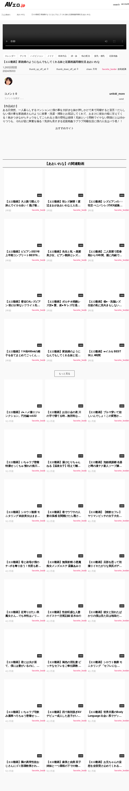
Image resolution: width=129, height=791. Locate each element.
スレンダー (10, 55)
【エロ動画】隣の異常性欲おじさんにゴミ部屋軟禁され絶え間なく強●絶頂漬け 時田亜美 (22, 767)
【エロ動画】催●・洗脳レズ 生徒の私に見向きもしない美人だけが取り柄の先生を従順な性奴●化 (105, 307)
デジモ (23, 55)
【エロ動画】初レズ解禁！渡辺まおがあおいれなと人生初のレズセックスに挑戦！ (63, 205)
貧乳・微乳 (99, 55)
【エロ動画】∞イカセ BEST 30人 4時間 (104, 353)
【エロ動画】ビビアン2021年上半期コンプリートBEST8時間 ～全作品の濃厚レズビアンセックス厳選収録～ (22, 257)
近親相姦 (113, 55)
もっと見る (64, 373)
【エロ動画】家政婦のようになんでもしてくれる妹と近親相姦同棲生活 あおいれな (63, 355)
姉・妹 (74, 55)
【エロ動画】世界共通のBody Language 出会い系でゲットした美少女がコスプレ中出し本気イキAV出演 (105, 717)
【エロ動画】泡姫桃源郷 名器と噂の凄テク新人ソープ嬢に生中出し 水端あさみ (105, 465)
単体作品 (62, 55)
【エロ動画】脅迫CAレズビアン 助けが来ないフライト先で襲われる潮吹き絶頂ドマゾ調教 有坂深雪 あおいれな (22, 307)
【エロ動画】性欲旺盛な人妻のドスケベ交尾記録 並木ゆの (64, 614)
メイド (50, 55)
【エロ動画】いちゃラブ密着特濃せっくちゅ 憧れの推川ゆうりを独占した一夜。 (22, 465)
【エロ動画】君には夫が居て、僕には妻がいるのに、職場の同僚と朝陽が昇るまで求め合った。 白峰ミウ (22, 667)
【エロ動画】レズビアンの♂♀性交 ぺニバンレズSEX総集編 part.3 (105, 205)
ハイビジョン (36, 55)
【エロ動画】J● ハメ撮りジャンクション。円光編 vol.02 (22, 414)
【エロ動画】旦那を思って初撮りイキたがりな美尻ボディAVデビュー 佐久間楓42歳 (105, 565)
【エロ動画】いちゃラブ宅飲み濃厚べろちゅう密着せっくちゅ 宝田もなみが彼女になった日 (22, 717)
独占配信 (85, 55)
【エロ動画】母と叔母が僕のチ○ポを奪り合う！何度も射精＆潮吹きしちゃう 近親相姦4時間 (23, 567)
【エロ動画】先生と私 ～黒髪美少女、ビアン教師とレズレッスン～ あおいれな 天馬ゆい (64, 255)
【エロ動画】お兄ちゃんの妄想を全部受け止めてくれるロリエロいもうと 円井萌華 (105, 765)
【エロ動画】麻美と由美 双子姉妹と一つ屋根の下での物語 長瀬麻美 (64, 765)
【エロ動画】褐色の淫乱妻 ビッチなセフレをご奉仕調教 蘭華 (64, 665)
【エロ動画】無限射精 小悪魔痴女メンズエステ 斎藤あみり (64, 563)
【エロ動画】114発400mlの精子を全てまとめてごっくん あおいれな (22, 355)
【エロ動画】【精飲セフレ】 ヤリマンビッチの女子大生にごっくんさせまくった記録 (105, 515)
